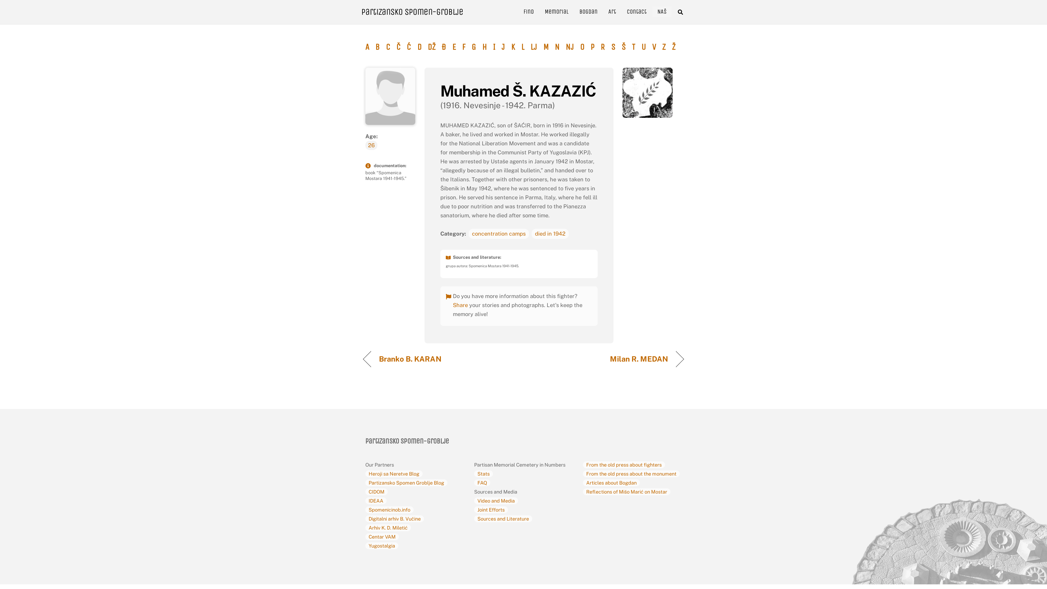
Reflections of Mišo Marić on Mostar (626, 492)
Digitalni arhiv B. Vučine (395, 519)
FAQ (482, 483)
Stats (483, 474)
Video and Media (496, 501)
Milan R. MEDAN (639, 358)
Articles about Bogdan (611, 483)
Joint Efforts (491, 510)
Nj (570, 47)
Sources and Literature (503, 519)
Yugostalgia (382, 546)
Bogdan (588, 11)
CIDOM (376, 492)
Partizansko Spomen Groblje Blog (406, 483)
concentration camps (499, 233)
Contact (636, 11)
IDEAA (376, 501)
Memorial (556, 11)
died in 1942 (550, 233)
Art (612, 11)
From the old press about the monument (631, 474)
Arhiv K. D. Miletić (388, 528)
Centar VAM (382, 537)
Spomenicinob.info (389, 510)
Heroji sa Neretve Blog (394, 474)
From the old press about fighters (624, 465)
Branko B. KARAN (410, 358)
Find (529, 11)
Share (460, 305)
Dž (432, 47)
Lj (534, 47)
